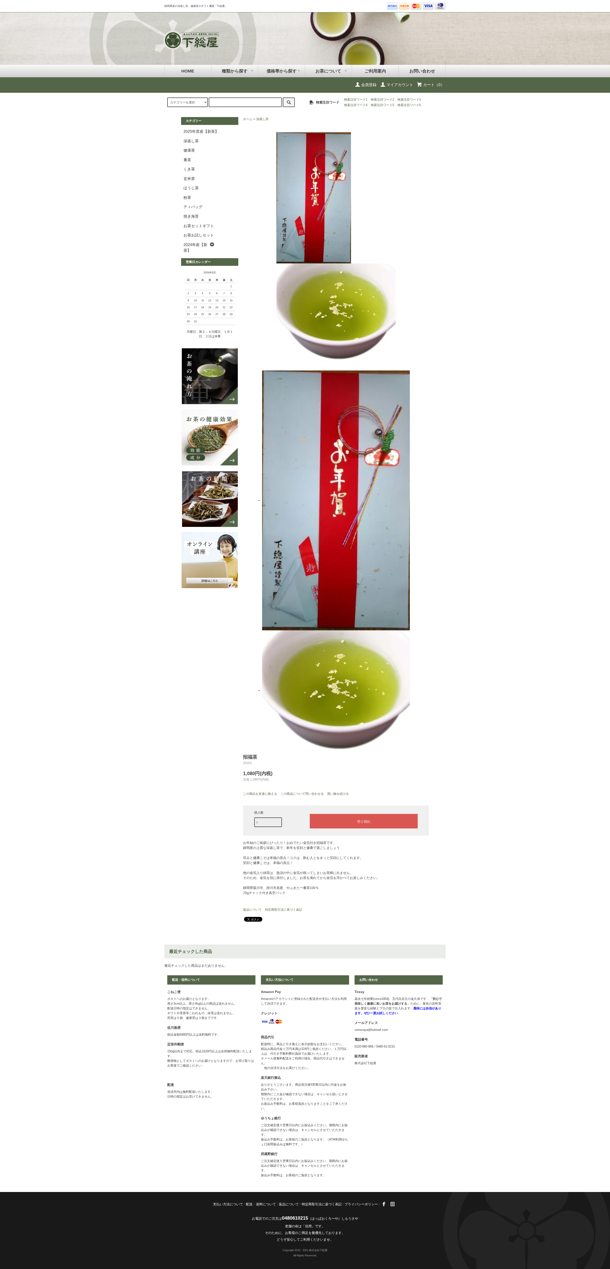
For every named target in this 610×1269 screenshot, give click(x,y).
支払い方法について (228, 1204)
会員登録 (368, 85)
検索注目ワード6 (409, 105)
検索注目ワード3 (409, 99)
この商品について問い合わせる (302, 794)
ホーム (247, 119)
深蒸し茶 (262, 119)
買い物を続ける (338, 794)
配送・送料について (261, 1204)
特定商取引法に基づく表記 (283, 909)
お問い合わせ (422, 71)
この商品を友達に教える (260, 794)
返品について (252, 909)
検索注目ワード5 (382, 105)
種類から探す (235, 71)
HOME (187, 71)
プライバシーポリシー (361, 1204)
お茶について (328, 71)
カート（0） (433, 85)
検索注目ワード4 (355, 105)
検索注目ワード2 (382, 99)
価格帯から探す (282, 71)
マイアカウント (399, 85)
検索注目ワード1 (355, 99)
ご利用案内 (375, 71)
